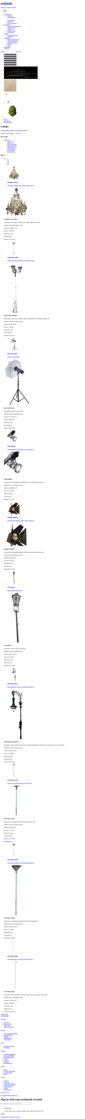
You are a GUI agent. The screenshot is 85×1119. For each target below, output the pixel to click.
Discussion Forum (12, 42)
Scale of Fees (7, 1089)
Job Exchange (7, 14)
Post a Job (10, 22)
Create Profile (11, 17)
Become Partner (8, 1072)
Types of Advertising (9, 1071)
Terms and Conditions (10, 1084)
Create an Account (11, 7)
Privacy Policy (8, 1087)
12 (8, 159)
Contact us (7, 1082)
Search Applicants (12, 23)
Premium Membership (13, 39)
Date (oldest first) (11, 144)
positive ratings (11, 147)
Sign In (3, 7)
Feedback (6, 1061)
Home (5, 119)
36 (8, 162)
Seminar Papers (11, 28)
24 (8, 161)
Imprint (6, 1088)
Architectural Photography (14, 26)
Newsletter (10, 36)
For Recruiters (11, 20)
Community (7, 38)
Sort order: (4, 137)
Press (5, 1074)
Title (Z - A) (10, 143)
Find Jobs (9, 16)
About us (6, 1081)
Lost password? (5, 1117)
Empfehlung (7, 47)
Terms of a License (9, 1085)
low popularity (11, 152)
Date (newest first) (12, 146)
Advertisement (8, 841)
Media (5, 1070)
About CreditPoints (12, 41)
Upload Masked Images (7, 130)
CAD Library (10, 32)
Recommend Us (8, 1063)
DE (5, 10)
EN (5, 11)
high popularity (11, 150)
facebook (9, 44)
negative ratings (11, 149)
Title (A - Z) (7, 140)
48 (4, 158)
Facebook (6, 48)
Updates (6, 33)
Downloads (7, 25)
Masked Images (11, 30)
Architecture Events (12, 35)
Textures (9, 29)
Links (8, 45)
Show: (3, 155)
